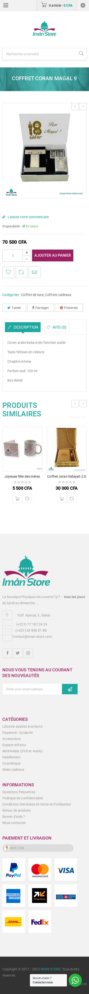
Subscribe (70, 689)
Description (25, 327)
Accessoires (11, 739)
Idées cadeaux (13, 769)
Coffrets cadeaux (58, 295)
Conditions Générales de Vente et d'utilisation (36, 804)
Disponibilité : (11, 226)
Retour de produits (16, 810)
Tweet (16, 308)
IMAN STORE (51, 969)
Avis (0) (59, 327)
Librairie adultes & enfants (22, 726)
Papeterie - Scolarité (17, 733)
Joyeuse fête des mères (22, 476)
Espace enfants (14, 745)
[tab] (23, 327)
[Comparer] (27, 498)
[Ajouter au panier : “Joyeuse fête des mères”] (17, 498)
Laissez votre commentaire (28, 217)
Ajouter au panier (52, 255)
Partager (42, 308)
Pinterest (71, 308)
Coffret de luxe (32, 295)
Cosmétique (11, 763)
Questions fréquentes (18, 792)
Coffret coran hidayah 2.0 (66, 476)
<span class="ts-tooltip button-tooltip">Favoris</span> (8, 272)
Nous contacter (14, 823)
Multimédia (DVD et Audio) (22, 751)
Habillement (11, 757)
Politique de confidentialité (22, 798)
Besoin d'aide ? (13, 816)
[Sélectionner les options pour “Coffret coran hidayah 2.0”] (61, 498)
